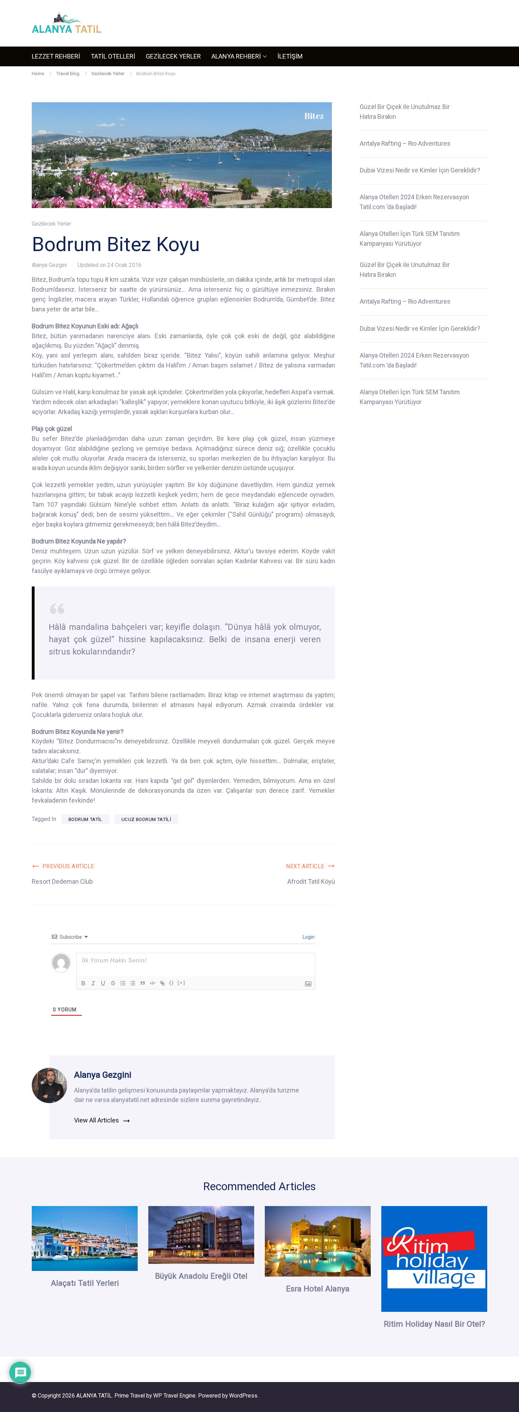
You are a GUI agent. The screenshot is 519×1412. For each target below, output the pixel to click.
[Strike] (113, 983)
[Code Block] (152, 983)
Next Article (305, 866)
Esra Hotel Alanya (318, 1288)
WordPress (243, 1395)
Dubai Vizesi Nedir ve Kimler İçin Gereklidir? (420, 170)
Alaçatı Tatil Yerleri (85, 1283)
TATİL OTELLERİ (113, 56)
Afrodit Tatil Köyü (311, 881)
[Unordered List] (133, 983)
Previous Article (68, 866)
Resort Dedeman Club (62, 881)
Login (308, 937)
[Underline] (103, 983)
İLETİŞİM (290, 56)
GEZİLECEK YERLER (173, 56)
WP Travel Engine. (175, 1395)
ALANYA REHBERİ (236, 56)
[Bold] (83, 983)
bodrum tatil (85, 819)
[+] (181, 982)
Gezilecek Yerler (51, 223)
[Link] (162, 983)
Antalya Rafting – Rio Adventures (405, 143)
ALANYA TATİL (94, 1395)
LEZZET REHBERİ (56, 56)
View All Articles (96, 1120)
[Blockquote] (143, 983)
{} (171, 982)
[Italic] (93, 983)
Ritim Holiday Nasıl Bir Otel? (434, 1323)
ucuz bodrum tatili (146, 819)
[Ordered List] (123, 983)
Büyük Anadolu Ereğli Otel (201, 1275)
